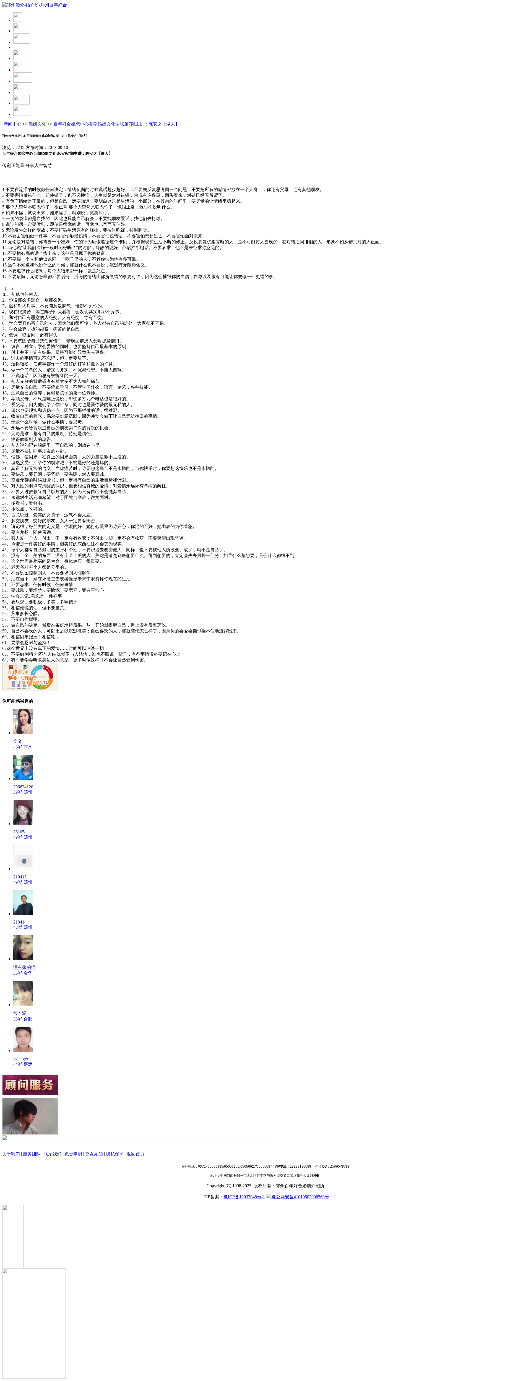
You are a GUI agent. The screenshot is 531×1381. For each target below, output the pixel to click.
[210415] (23, 868)
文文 (17, 741)
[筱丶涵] (23, 1004)
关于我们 (11, 1154)
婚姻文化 (37, 124)
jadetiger (20, 1058)
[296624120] (23, 778)
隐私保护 (115, 1154)
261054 (20, 832)
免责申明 (73, 1154)
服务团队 (32, 1154)
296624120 (23, 786)
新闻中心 (12, 124)
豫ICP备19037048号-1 (244, 1196)
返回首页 (135, 1154)
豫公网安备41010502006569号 (299, 1196)
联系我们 (52, 1154)
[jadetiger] (23, 1050)
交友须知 (94, 1154)
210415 (20, 877)
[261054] (23, 823)
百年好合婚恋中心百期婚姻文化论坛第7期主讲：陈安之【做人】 (116, 124)
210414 (20, 922)
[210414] (23, 913)
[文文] (23, 732)
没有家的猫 (24, 967)
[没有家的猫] (23, 958)
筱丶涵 (20, 1013)
